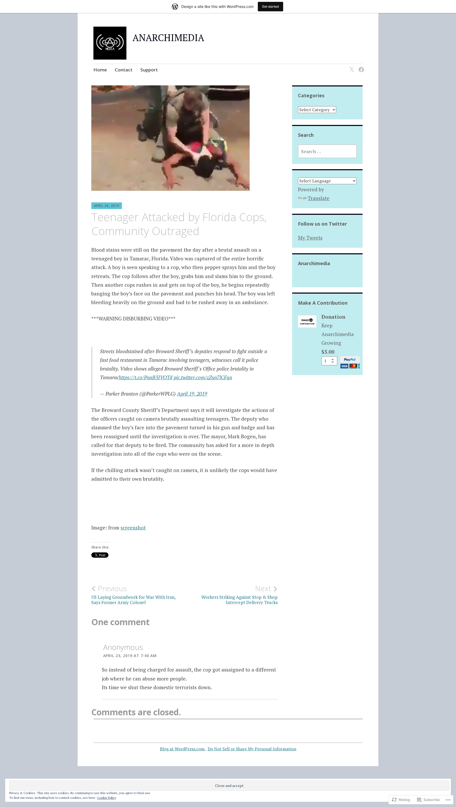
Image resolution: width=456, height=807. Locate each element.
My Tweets (310, 237)
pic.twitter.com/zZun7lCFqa (203, 377)
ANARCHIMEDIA (168, 37)
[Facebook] (360, 67)
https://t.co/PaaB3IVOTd (145, 377)
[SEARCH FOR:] (327, 151)
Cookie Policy (106, 798)
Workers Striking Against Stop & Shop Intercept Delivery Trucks (239, 594)
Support (149, 70)
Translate (318, 198)
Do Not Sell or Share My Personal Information (252, 749)
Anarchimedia (314, 263)
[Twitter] (350, 67)
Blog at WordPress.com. (183, 749)
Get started (270, 6)
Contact (123, 70)
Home (100, 70)
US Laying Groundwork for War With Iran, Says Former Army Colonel (133, 594)
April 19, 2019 (192, 393)
